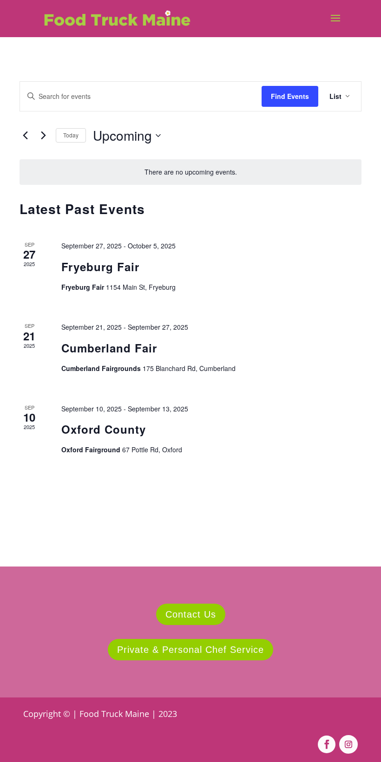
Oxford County (103, 429)
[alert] (190, 172)
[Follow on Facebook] (326, 744)
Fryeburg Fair (100, 266)
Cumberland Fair (109, 348)
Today (71, 135)
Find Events (290, 96)
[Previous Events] (25, 135)
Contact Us (190, 614)
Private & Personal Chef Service (190, 650)
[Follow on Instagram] (348, 744)
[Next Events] (43, 135)
